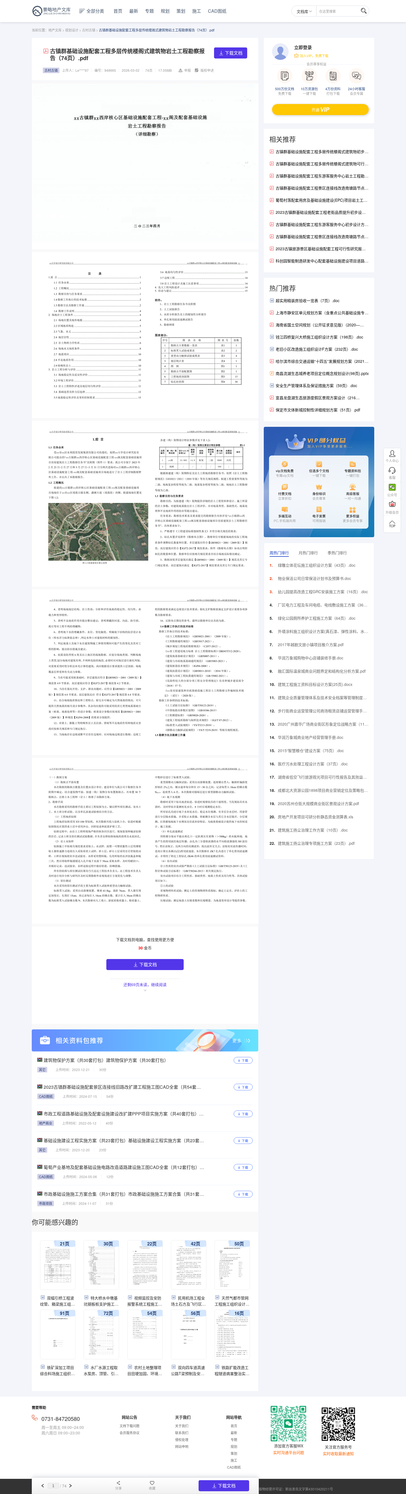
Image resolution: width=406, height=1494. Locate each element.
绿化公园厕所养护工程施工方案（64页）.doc (316, 618)
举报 (187, 70)
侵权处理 (181, 1439)
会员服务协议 (129, 1432)
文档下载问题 (129, 1425)
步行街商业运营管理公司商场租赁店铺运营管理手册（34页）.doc (322, 712)
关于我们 (181, 1425)
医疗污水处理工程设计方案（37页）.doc (313, 763)
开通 (315, 109)
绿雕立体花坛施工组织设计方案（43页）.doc (316, 565)
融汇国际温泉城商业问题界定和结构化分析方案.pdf (322, 671)
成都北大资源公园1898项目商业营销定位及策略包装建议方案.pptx (323, 791)
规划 (165, 11)
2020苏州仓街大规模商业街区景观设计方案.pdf (318, 803)
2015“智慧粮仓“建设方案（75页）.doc (311, 750)
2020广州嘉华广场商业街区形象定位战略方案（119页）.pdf (322, 725)
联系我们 (181, 1432)
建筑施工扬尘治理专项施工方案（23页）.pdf (316, 843)
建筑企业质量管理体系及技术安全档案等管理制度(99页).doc (320, 699)
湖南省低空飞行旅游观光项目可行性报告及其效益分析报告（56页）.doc (322, 778)
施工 (196, 11)
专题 (149, 11)
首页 (118, 11)
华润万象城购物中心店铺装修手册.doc (310, 658)
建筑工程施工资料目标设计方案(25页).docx (315, 684)
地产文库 (55, 30)
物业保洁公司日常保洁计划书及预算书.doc (314, 578)
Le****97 (82, 70)
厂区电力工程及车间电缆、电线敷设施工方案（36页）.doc (320, 606)
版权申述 (207, 70)
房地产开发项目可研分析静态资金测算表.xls (315, 816)
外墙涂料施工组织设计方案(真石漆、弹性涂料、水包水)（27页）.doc (323, 633)
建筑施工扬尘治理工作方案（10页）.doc (313, 830)
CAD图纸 (217, 11)
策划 (180, 11)
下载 (245, 1060)
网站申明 (181, 1446)
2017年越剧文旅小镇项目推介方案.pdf (311, 644)
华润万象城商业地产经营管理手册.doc (310, 737)
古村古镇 (88, 30)
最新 (133, 11)
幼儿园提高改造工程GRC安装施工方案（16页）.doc (323, 591)
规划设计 (71, 30)
